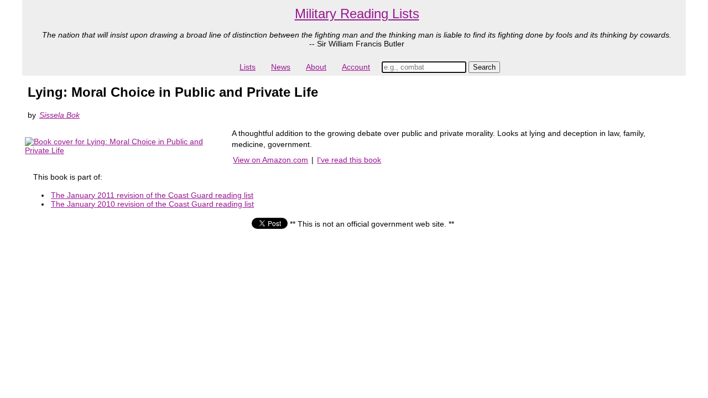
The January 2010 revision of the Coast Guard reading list (152, 204)
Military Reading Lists (357, 13)
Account (356, 66)
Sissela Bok (59, 115)
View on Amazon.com (270, 159)
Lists (248, 66)
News (280, 66)
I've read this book (349, 159)
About (316, 66)
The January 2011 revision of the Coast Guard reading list (152, 195)
